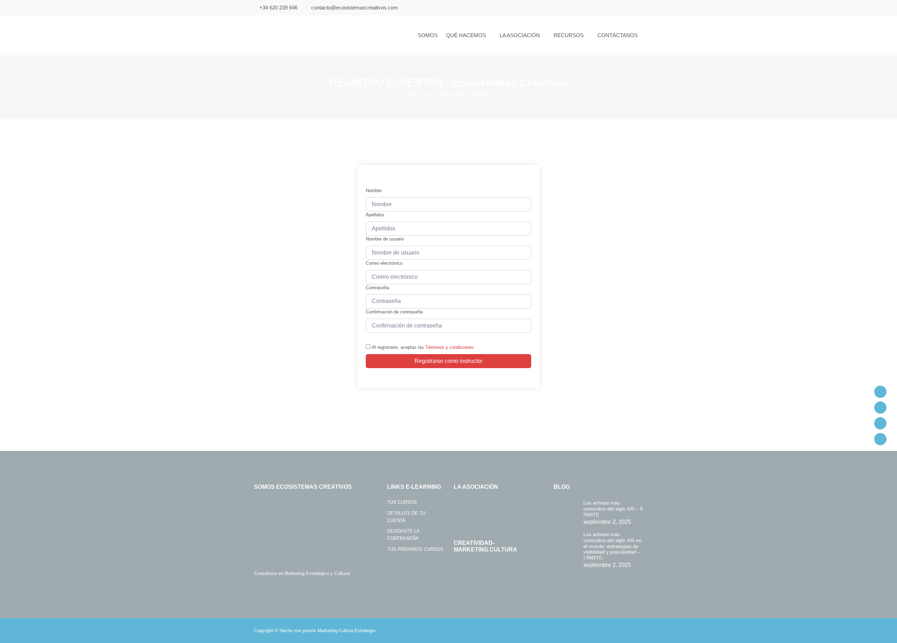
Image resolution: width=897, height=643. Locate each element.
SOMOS (428, 35)
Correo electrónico (384, 263)
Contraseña (377, 287)
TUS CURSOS (402, 502)
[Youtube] (880, 407)
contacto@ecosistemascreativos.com (354, 8)
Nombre (374, 190)
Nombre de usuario (385, 239)
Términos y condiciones (449, 347)
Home (429, 94)
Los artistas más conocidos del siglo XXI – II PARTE (613, 508)
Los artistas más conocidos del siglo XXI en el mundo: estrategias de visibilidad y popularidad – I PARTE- (612, 546)
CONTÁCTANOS (617, 35)
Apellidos (375, 214)
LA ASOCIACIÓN (520, 35)
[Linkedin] (880, 439)
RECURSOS (569, 35)
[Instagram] (880, 423)
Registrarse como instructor (448, 361)
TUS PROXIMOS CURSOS (415, 549)
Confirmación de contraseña (394, 311)
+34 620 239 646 (278, 8)
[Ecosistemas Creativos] (298, 35)
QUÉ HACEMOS (466, 35)
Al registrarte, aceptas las (423, 347)
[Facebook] (880, 392)
